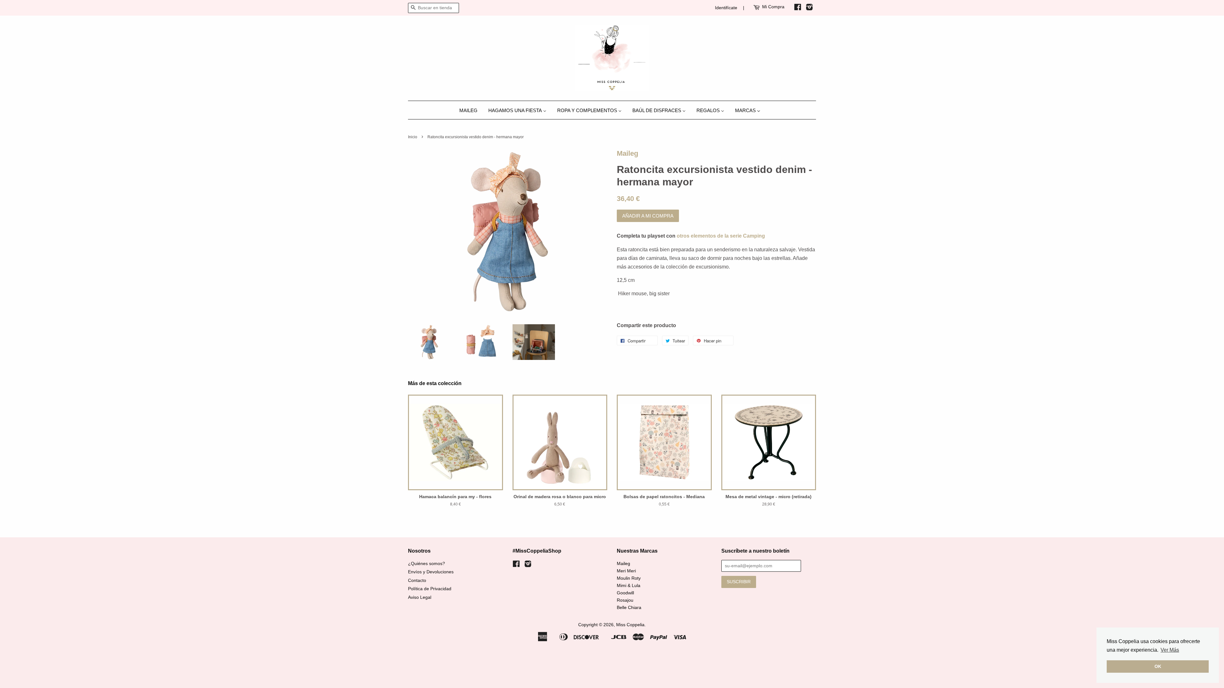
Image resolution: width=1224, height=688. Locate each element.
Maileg (627, 153)
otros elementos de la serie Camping (721, 236)
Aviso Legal (419, 597)
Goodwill (625, 593)
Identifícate (726, 7)
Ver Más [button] (1170, 650)
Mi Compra (773, 6)
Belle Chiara (629, 607)
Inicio (412, 137)
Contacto (417, 580)
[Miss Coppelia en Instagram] (809, 8)
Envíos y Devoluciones (431, 572)
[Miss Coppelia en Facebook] (797, 8)
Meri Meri (626, 571)
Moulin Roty (629, 578)
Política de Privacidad (429, 588)
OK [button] (1158, 666)
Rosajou (625, 600)
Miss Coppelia (630, 624)
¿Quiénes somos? (426, 563)
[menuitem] (471, 110)
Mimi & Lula (628, 585)
